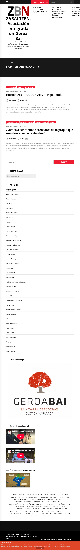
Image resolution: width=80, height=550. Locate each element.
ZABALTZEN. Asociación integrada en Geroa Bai (18, 28)
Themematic (25, 536)
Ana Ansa (9, 203)
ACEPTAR (40, 548)
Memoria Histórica (42, 122)
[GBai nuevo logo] (40, 391)
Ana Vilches (9, 208)
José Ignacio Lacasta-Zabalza (16, 282)
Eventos (20, 87)
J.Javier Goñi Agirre (12, 259)
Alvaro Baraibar (11, 199)
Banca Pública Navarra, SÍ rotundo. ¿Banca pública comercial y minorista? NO (59, 13)
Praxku (8, 342)
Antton (8, 222)
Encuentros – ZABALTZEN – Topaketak (34, 95)
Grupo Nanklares (11, 254)
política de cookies (42, 546)
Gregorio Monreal (12, 250)
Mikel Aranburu (11, 319)
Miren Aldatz (10, 328)
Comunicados (11, 87)
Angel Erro (9, 217)
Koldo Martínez (11, 296)
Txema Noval (10, 346)
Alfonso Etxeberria (12, 194)
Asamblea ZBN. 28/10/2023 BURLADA (40, 11)
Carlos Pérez (10, 227)
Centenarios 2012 (12, 122)
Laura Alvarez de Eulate (14, 300)
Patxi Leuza (10, 333)
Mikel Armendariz (12, 323)
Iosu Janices (10, 268)
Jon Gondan (10, 277)
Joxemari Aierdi (11, 287)
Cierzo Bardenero (12, 231)
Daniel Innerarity (11, 236)
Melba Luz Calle (11, 314)
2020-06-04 (57, 7)
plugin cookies (76, 547)
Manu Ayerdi (10, 305)
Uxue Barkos (10, 351)
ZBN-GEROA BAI (29, 87)
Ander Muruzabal (11, 213)
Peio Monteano (11, 337)
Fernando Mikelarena (13, 245)
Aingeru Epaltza (11, 190)
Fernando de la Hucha (13, 240)
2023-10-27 (38, 7)
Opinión (52, 122)
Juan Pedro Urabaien (27, 122)
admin (22, 100)
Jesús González (11, 273)
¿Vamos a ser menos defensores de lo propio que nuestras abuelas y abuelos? (39, 131)
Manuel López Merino (13, 310)
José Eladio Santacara (13, 263)
